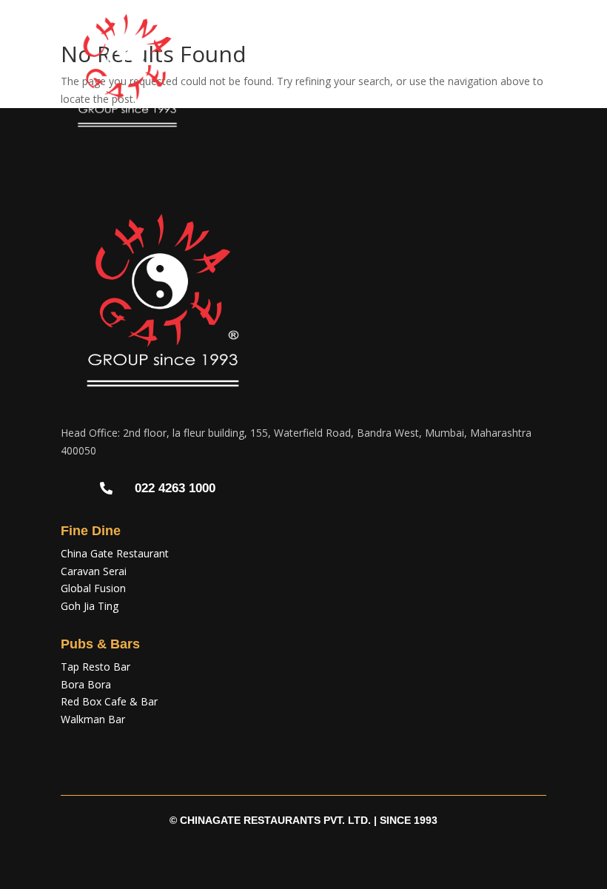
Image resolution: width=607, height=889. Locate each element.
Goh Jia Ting (89, 606)
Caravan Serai (94, 571)
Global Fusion (93, 588)
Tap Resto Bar (95, 667)
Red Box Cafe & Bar (109, 701)
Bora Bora (86, 684)
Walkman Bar (93, 719)
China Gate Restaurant (115, 553)
